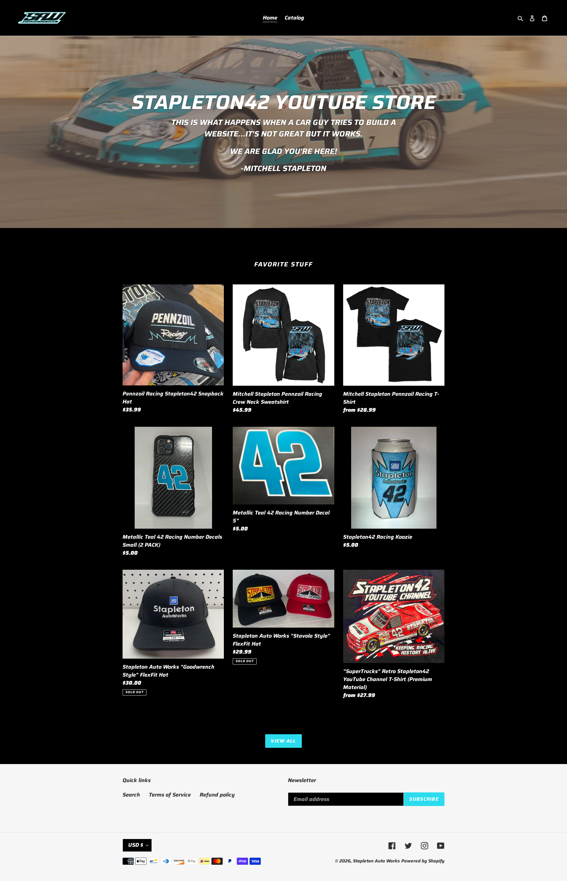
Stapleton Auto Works (376, 860)
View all (283, 741)
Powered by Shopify (422, 860)
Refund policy (217, 795)
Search (131, 795)
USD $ (135, 845)
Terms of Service (170, 795)
